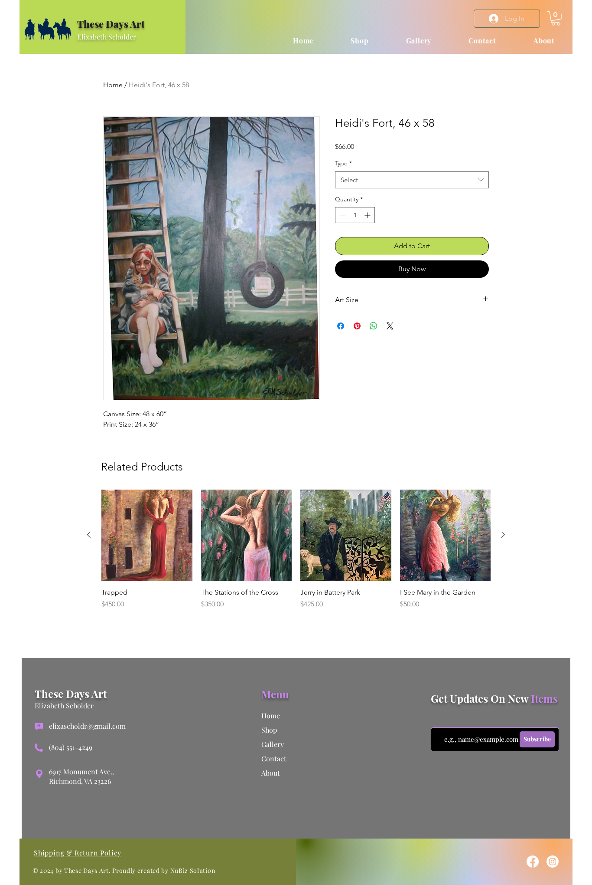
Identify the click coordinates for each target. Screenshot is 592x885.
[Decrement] (341, 215)
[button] (555, 18)
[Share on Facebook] (340, 326)
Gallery (272, 744)
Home (113, 85)
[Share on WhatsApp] (373, 326)
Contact (273, 758)
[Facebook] (533, 861)
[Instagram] (552, 861)
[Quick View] (146, 535)
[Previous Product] (89, 535)
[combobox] (412, 179)
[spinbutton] (355, 215)
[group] (296, 554)
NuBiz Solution (192, 870)
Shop (269, 729)
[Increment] (368, 215)
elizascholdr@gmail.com (87, 725)
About (270, 772)
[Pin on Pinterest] (357, 326)
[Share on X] (390, 326)
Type (343, 163)
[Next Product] (503, 535)
